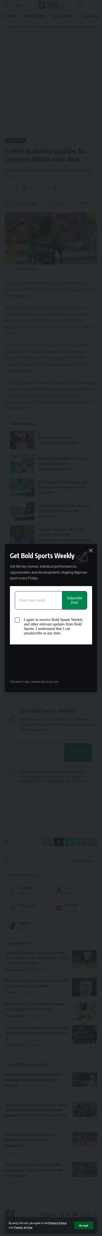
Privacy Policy (58, 1223)
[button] (83, 1225)
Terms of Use (23, 1227)
